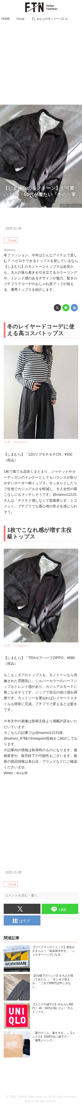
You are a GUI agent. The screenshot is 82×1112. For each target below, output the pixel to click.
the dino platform (45, 1101)
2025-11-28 (13, 228)
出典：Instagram (71, 205)
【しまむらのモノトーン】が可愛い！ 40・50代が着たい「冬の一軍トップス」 (39, 194)
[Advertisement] (41, 63)
